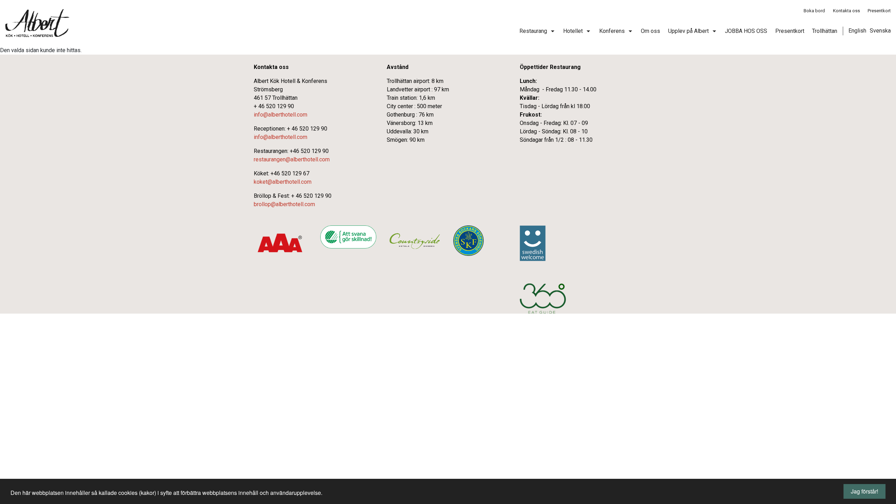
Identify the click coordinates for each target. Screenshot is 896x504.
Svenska (880, 30)
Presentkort (879, 10)
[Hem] (37, 23)
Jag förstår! (864, 491)
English (857, 30)
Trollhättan (824, 31)
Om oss (650, 31)
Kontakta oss (846, 10)
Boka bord (814, 10)
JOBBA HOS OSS (746, 31)
